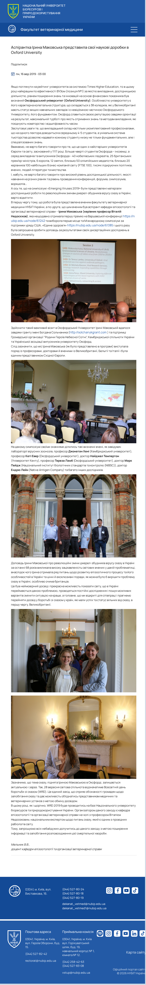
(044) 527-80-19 (73, 898)
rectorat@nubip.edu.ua (40, 961)
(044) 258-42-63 (73, 962)
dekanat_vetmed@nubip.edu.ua (83, 904)
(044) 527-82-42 (36, 954)
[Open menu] (134, 29)
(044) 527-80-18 (73, 893)
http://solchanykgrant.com (88, 332)
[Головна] (14, 939)
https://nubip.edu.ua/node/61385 (90, 225)
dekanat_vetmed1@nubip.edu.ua (84, 908)
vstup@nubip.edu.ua (76, 973)
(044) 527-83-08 (73, 966)
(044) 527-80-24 (73, 889)
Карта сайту (136, 952)
